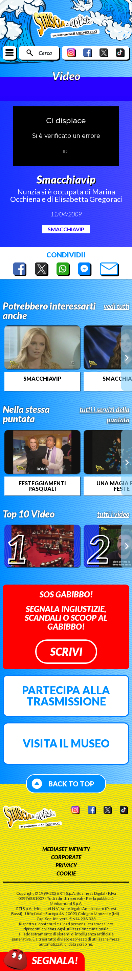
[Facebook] (87, 52)
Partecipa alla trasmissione (66, 695)
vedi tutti (116, 306)
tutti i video (113, 514)
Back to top (71, 784)
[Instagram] (71, 52)
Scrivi (66, 651)
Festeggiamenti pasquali (42, 486)
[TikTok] (120, 52)
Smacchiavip (66, 229)
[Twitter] (104, 52)
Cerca (45, 52)
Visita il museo (66, 743)
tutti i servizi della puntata (104, 414)
